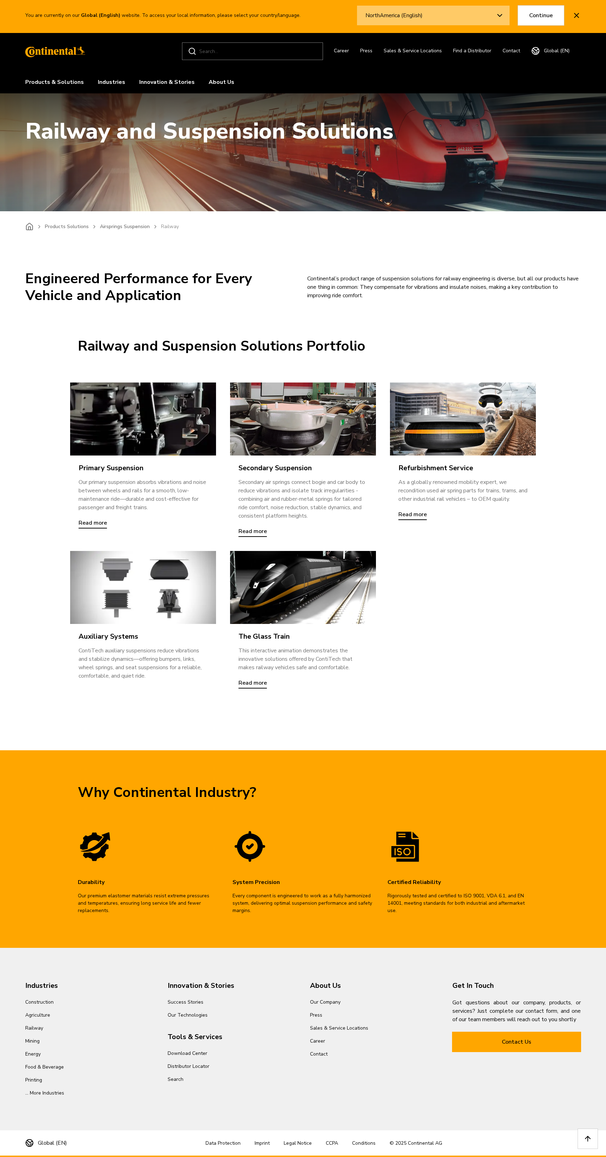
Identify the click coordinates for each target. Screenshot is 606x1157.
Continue (541, 15)
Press (366, 50)
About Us (221, 82)
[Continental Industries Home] (53, 51)
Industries (111, 82)
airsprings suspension (125, 226)
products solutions (67, 226)
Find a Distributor (472, 50)
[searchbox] (253, 51)
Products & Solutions (54, 82)
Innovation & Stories (167, 82)
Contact (511, 50)
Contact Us (516, 1042)
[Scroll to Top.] (588, 1139)
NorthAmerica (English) (394, 15)
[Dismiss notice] (576, 15)
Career (341, 50)
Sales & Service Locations (413, 50)
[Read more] (143, 419)
